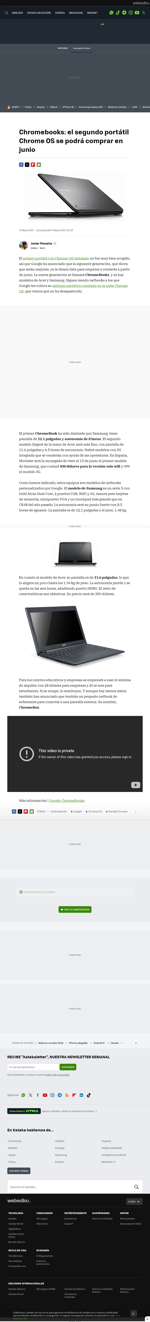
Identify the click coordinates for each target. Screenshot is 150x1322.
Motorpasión (127, 1218)
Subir (131, 1201)
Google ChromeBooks (66, 800)
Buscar (136, 1186)
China (28, 107)
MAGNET (92, 12)
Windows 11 (108, 1162)
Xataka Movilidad (112, 1148)
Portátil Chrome (118, 811)
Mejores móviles (117, 107)
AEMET (16, 107)
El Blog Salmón (44, 1255)
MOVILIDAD (76, 12)
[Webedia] (141, 3)
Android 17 (99, 1043)
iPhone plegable (78, 1043)
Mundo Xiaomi (16, 1242)
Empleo (59, 1162)
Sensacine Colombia (70, 1295)
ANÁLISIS (17, 12)
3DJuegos (42, 1218)
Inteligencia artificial (114, 1155)
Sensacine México (74, 1289)
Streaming (14, 1141)
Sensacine (70, 1218)
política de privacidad (57, 1074)
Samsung (61, 1155)
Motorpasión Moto (130, 1223)
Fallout (53, 107)
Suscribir (68, 1067)
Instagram (130, 12)
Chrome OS (95, 811)
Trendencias (15, 1255)
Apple (12, 1155)
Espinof (68, 1223)
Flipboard (33, 164)
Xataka (12, 1218)
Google (77, 811)
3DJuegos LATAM (45, 1289)
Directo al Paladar (102, 1218)
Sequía (41, 107)
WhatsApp (111, 12)
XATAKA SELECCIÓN (39, 12)
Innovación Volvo (81, 48)
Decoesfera (15, 1261)
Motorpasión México (127, 1290)
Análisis (60, 1141)
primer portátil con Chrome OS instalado (56, 258)
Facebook (21, 164)
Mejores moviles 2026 (51, 1043)
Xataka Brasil (15, 1294)
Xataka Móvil (15, 1223)
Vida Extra (42, 1223)
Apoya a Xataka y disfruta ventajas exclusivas (68, 1111)
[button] (43, 243)
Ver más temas (18, 1170)
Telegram (124, 12)
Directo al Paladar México (102, 1290)
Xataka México (16, 1289)
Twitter (143, 12)
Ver (76, 909)
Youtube (137, 12)
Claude (114, 1043)
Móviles (13, 1148)
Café (134, 107)
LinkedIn (81, 1094)
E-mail (39, 164)
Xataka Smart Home (16, 1235)
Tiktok (118, 12)
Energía (59, 1148)
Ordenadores (59, 811)
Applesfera (14, 1228)
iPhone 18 (68, 107)
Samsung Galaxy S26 (91, 107)
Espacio (106, 1141)
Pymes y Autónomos (43, 1262)
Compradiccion (17, 1266)
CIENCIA (60, 12)
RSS (67, 1094)
